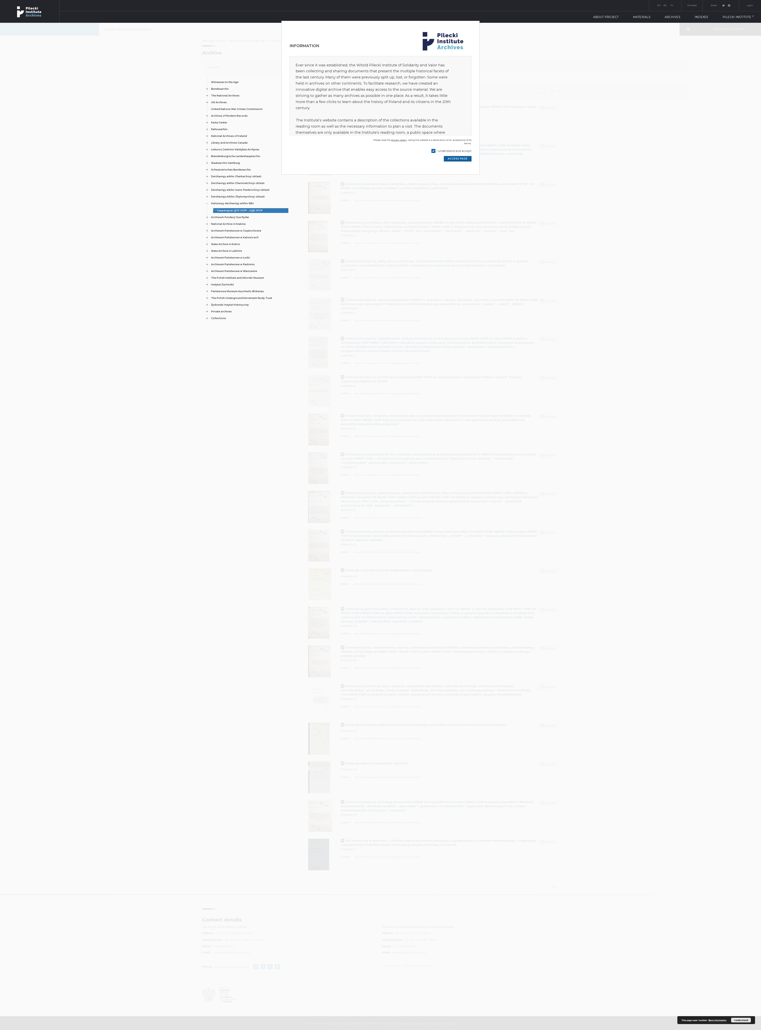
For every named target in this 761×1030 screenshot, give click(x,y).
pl (671, 5)
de (665, 5)
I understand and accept (453, 151)
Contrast (692, 5)
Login (750, 5)
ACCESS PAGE (457, 158)
